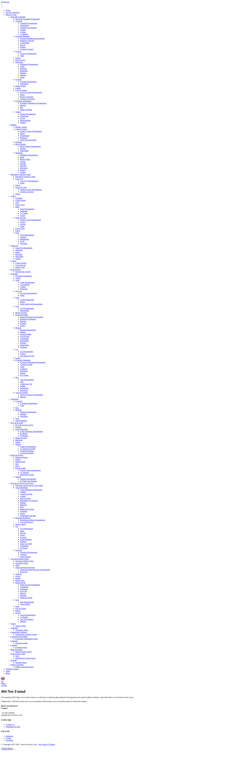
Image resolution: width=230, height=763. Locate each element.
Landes (18, 88)
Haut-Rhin (19, 257)
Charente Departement (28, 23)
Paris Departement (27, 235)
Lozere (18, 358)
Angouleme (24, 25)
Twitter (8, 738)
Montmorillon (25, 120)
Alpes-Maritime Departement (31, 490)
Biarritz (23, 105)
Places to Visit (11, 15)
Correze (18, 51)
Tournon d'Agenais (27, 99)
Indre (17, 207)
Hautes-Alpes (20, 524)
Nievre (17, 185)
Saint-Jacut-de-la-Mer (28, 140)
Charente (18, 21)
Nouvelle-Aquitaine (18, 17)
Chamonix (24, 589)
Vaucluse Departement (28, 552)
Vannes (23, 172)
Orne (17, 418)
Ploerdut (23, 166)
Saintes (23, 47)
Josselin (23, 164)
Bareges (23, 321)
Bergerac (23, 69)
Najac (22, 295)
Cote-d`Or (19, 179)
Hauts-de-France (17, 455)
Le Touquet (24, 472)
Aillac (22, 67)
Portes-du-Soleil (26, 598)
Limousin (14, 641)
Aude (17, 280)
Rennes (23, 149)
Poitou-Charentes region (24, 667)
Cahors (23, 354)
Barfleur (23, 414)
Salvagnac (24, 390)
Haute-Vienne (20, 86)
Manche (18, 410)
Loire (17, 606)
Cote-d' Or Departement (29, 181)
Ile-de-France (16, 269)
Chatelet (23, 237)
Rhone (17, 611)
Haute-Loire (20, 580)
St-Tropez (24, 548)
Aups (22, 531)
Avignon (23, 555)
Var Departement (26, 529)
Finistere (18, 142)
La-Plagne (24, 617)
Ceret (22, 367)
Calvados (18, 401)
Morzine (23, 596)
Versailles (23, 244)
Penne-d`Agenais (26, 97)
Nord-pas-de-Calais (18, 654)
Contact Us (10, 725)
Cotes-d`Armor (21, 129)
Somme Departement (28, 479)
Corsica (13, 261)
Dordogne (19, 62)
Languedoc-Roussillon (19, 637)
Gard (17, 298)
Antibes (23, 492)
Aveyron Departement (28, 293)
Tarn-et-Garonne (21, 393)
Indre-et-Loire (20, 218)
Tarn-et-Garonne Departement (31, 395)
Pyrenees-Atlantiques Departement (33, 103)
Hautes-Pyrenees (21, 315)
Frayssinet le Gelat (27, 356)
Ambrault (23, 211)
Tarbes (22, 326)
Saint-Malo (24, 151)
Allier (17, 565)
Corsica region (20, 263)
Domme (23, 73)
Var (16, 526)
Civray (22, 118)
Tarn (17, 377)
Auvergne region (21, 563)
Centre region (20, 200)
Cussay (23, 222)
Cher (17, 203)
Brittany (14, 125)
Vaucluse (18, 550)
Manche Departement (28, 412)
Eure (17, 408)
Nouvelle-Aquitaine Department (27, 19)
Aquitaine (14, 628)
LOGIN (4, 686)
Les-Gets (23, 591)
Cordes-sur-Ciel (26, 384)
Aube (17, 252)
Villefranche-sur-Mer (28, 516)
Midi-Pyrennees (17, 650)
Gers (17, 306)
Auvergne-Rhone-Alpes (20, 559)
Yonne (17, 194)
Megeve (23, 593)
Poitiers (23, 123)
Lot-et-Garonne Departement (31, 92)
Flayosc (23, 533)
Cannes (23, 496)
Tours (22, 226)
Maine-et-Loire (21, 438)
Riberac (23, 75)
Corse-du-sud (20, 265)
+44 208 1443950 (7, 713)
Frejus (22, 535)
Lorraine (14, 645)
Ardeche (18, 574)
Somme (18, 477)
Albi (21, 382)
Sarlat (22, 77)
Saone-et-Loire (21, 187)
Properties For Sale (13, 727)
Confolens (24, 34)
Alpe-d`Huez (25, 604)
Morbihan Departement (29, 155)
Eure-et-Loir (20, 205)
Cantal (17, 576)
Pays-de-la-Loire (17, 423)
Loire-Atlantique (21, 429)
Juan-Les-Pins (25, 498)
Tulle (22, 56)
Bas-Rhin (19, 254)
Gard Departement (27, 300)
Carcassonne (25, 285)
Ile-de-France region (23, 272)
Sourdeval (24, 416)
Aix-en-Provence (26, 522)
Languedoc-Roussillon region (26, 639)
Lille (17, 656)
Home (8, 10)
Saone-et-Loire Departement (31, 190)
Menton (23, 503)
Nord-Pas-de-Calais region (25, 658)
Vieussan (23, 347)
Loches (23, 224)
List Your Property (13, 13)
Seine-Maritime (21, 421)
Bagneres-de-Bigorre (28, 319)
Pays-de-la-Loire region (24, 425)
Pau (21, 108)
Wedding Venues (12, 669)
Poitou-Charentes (17, 665)
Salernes (23, 542)
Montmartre (24, 239)
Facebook (9, 740)
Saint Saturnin (25, 557)
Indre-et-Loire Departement (30, 220)
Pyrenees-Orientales (22, 360)
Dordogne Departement (29, 64)
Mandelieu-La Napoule (29, 501)
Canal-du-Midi (25, 334)
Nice (22, 507)
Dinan (22, 133)
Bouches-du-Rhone (22, 518)
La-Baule (23, 434)
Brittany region (21, 127)
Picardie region (21, 663)
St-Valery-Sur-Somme (28, 481)
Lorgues (23, 537)
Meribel (23, 621)
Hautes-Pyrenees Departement (31, 317)
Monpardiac (24, 311)
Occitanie (14, 274)
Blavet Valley (25, 159)
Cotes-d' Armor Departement (31, 131)
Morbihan (19, 153)
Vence (22, 514)
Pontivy (23, 170)
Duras (22, 95)
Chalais (23, 30)
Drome (18, 578)
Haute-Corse (20, 267)
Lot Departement (26, 352)
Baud (22, 157)
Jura (16, 464)
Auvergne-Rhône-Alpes (24, 561)
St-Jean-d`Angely (26, 49)
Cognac (23, 32)
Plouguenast (24, 136)
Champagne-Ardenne (19, 632)
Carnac (23, 162)
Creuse (18, 58)
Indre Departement (27, 209)
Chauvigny (24, 116)
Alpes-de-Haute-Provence (25, 567)
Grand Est (14, 246)
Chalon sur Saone (27, 192)
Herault (18, 328)
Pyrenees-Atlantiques (23, 101)
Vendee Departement (28, 447)
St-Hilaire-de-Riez (27, 451)
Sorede (22, 373)
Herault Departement (28, 330)
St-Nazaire (24, 436)
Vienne (18, 112)
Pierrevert (23, 572)
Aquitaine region (21, 630)
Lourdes (23, 323)
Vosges (18, 259)
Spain (8, 671)
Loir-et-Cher (20, 228)
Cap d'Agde (24, 336)
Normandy (15, 399)
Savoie (17, 613)
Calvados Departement (28, 403)
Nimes (22, 302)
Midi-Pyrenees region (23, 652)
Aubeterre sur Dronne (28, 28)
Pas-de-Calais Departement (30, 470)
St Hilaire (19, 198)
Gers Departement (27, 308)
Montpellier (24, 341)
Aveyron (18, 291)
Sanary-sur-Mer (26, 544)
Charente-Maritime (22, 36)
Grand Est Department (23, 248)
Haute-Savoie (20, 583)
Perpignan (24, 371)
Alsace (13, 624)
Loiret (17, 231)
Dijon (22, 183)
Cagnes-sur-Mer (26, 494)
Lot (16, 349)
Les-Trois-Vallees (26, 619)
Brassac (23, 397)
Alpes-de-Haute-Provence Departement (35, 570)
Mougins (23, 505)
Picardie (14, 660)
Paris (17, 233)
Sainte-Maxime (26, 539)
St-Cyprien (24, 375)
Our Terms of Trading (46, 744)
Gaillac (23, 386)
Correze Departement (28, 54)
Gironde (18, 79)
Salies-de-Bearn (26, 110)
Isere (17, 600)
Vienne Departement (28, 114)
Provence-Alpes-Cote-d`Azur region (29, 485)
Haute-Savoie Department (30, 585)
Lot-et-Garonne (21, 90)
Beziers (23, 332)
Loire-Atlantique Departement (31, 431)
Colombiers (24, 339)
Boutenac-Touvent (27, 41)
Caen (22, 406)
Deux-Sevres (20, 60)
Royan (22, 45)
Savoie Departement (27, 615)
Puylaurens (24, 388)
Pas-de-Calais (20, 468)
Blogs (8, 673)
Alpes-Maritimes (21, 488)
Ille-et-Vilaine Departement (30, 146)
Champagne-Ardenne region (26, 634)
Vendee (18, 444)
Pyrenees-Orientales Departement (32, 362)
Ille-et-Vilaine (20, 144)
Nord (17, 466)
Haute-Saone (20, 462)
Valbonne (23, 511)
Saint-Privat (24, 345)
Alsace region (20, 626)
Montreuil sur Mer (27, 475)
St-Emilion (24, 84)
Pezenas (23, 343)
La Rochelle (24, 43)
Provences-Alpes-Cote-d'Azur (22, 483)
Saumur (18, 427)
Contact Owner (7, 749)
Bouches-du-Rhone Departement (32, 520)
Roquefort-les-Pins (27, 509)
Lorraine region (21, 647)
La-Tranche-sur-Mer (27, 449)
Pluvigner (23, 168)
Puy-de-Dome (20, 609)
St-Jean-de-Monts (26, 453)
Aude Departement (27, 282)
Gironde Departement (28, 82)
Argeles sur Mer (26, 365)
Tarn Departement (27, 380)
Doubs (17, 460)
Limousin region (21, 643)
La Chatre (24, 213)
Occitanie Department (23, 276)
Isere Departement (27, 602)
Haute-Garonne (21, 313)
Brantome (24, 71)
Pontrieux (23, 138)
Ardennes (19, 250)
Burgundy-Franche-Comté (21, 174)
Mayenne (18, 440)
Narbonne (24, 289)
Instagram (9, 736)
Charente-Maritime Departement (32, 38)
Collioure (23, 369)
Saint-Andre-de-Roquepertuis (31, 304)
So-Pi (22, 241)
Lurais (22, 216)
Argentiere (24, 587)
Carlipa (23, 287)
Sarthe (17, 442)
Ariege (17, 278)
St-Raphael (24, 546)
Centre (13, 196)
